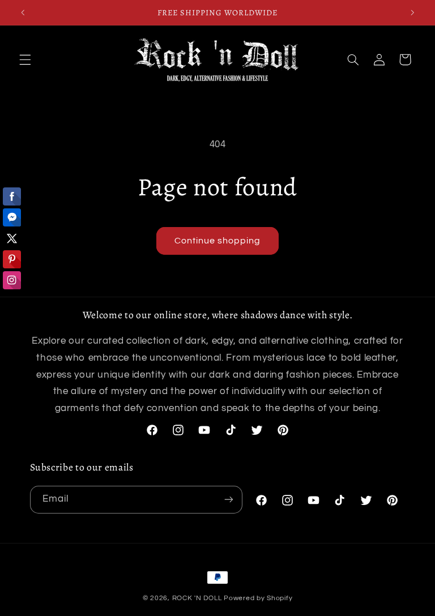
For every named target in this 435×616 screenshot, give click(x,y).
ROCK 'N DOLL (197, 598)
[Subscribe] (229, 500)
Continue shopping (217, 240)
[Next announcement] (412, 12)
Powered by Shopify (258, 598)
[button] (25, 59)
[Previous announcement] (22, 12)
